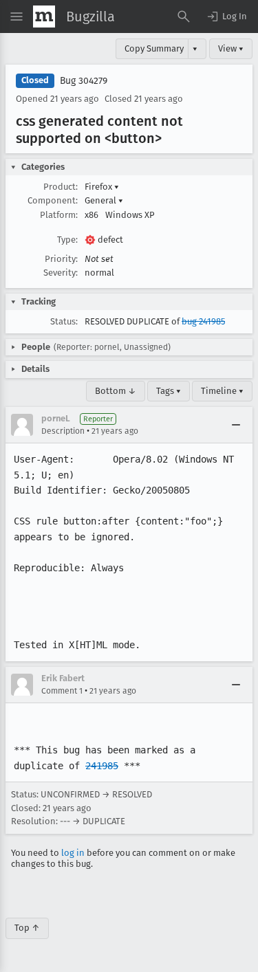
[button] (226, 16)
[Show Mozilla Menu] (44, 16)
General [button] (104, 200)
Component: (53, 200)
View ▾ (231, 48)
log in (73, 853)
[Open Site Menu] (17, 16)
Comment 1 (62, 691)
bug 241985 (203, 321)
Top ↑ (27, 928)
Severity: (60, 272)
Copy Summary (154, 48)
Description (63, 431)
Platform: (59, 215)
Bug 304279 (83, 81)
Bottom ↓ (115, 391)
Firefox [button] (102, 186)
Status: (64, 321)
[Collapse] (236, 425)
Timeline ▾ (222, 391)
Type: (67, 239)
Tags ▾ (168, 391)
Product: (60, 186)
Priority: (61, 259)
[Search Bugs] (184, 16)
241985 (101, 765)
